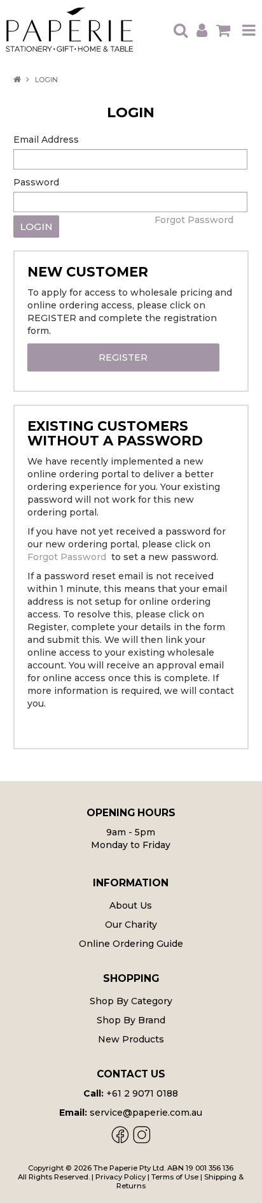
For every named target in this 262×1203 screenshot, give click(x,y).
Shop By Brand (131, 1020)
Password (36, 182)
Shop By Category (131, 1001)
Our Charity (131, 924)
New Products (131, 1039)
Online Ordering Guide (131, 943)
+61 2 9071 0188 (142, 1093)
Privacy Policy (120, 1176)
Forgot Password (194, 219)
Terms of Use (174, 1176)
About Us (130, 905)
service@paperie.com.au (146, 1112)
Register (123, 357)
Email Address (46, 139)
